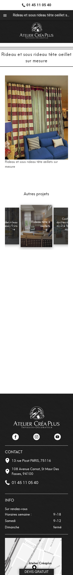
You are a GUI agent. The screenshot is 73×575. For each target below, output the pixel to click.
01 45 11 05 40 (25, 482)
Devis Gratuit (37, 572)
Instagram (36, 437)
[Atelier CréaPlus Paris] (36, 417)
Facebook (15, 437)
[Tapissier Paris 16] (36, 31)
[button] (61, 225)
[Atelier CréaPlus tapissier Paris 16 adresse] (33, 566)
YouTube (57, 437)
